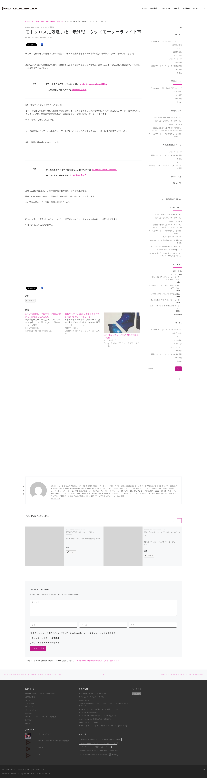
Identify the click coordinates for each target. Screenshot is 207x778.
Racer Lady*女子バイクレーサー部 (165, 300)
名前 (33, 625)
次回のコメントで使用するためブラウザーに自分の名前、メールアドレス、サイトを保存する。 (75, 633)
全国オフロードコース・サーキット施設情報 (166, 66)
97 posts (55, 498)
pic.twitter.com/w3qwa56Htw (93, 84)
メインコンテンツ (175, 59)
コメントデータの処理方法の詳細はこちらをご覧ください (97, 660)
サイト (133, 625)
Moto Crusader (17, 769)
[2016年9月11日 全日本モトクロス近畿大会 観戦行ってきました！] (45, 322)
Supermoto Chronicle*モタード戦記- (165, 307)
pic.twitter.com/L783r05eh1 (104, 170)
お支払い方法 (177, 45)
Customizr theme (42, 773)
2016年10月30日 (79, 89)
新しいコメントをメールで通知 (45, 638)
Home (27, 21)
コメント (35, 602)
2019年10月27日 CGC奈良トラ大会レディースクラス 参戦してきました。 (165, 254)
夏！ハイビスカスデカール (172, 237)
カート (179, 48)
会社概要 (178, 62)
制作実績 (178, 69)
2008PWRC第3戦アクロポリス (80, 532)
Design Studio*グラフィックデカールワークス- (164, 286)
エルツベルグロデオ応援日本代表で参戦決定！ (165, 246)
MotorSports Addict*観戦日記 (52, 21)
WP (14, 773)
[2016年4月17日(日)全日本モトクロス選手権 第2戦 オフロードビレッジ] (84, 323)
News (175, 271)
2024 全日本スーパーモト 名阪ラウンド (168, 117)
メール (84, 625)
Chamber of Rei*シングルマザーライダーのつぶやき (165, 278)
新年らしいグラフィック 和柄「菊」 (168, 121)
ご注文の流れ (177, 52)
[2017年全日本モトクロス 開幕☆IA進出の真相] (122, 322)
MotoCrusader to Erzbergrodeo (169, 250)
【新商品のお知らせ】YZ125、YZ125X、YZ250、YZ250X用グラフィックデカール (167, 129)
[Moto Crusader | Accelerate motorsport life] (19, 7)
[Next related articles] (179, 520)
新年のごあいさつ (175, 124)
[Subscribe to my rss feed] (181, 27)
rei (29, 37)
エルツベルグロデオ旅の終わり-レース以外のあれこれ (165, 241)
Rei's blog (35, 21)
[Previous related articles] (173, 520)
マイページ (178, 55)
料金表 (179, 73)
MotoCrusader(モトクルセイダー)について (166, 41)
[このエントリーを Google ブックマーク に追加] (42, 44)
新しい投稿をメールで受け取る (45, 643)
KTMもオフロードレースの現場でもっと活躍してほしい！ (165, 135)
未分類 (176, 314)
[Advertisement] (165, 426)
